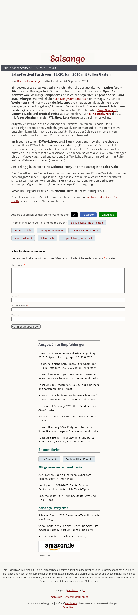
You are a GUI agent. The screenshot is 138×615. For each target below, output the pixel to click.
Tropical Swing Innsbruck (77, 238)
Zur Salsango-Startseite (18, 68)
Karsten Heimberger (29, 81)
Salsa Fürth (47, 238)
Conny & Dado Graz (51, 230)
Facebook (72, 590)
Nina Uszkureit (100, 114)
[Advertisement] (69, 26)
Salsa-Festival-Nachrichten (87, 222)
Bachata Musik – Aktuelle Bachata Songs (62, 536)
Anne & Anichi (106, 110)
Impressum (56, 596)
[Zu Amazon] (59, 551)
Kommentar (18, 264)
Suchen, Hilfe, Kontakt (79, 459)
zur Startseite (49, 459)
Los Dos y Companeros (71, 99)
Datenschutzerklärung (76, 596)
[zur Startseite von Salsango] (68, 58)
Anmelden (68, 607)
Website (16, 314)
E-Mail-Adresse (20, 305)
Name (15, 296)
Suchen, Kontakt (46, 68)
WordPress (71, 603)
